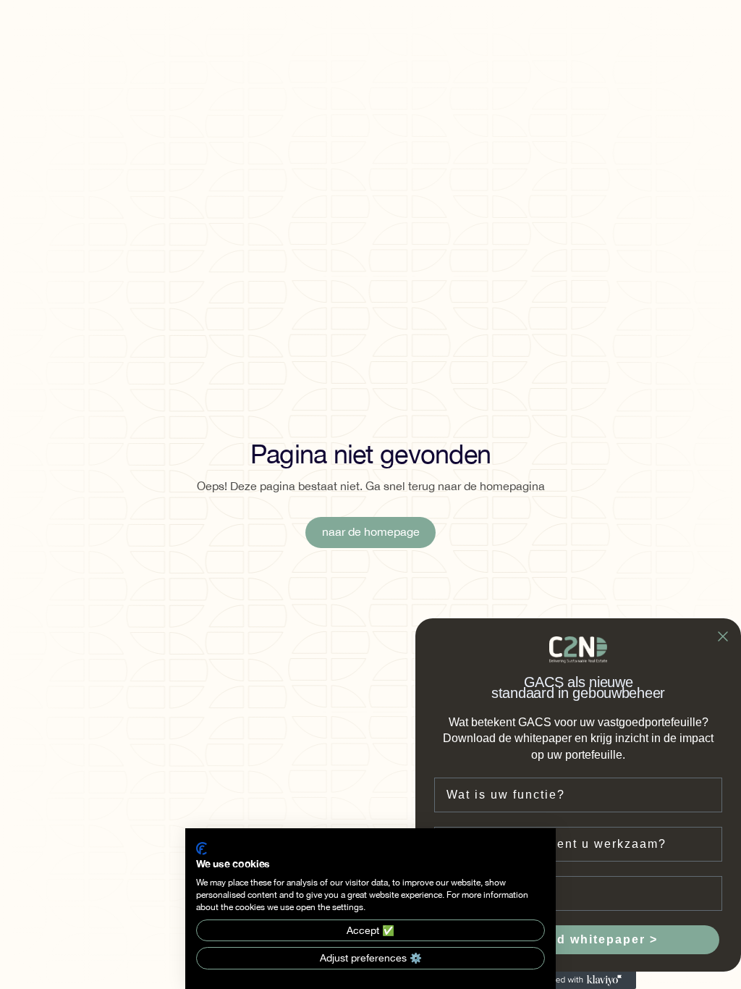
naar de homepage (371, 532)
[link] (370, 532)
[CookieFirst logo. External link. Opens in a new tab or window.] (201, 848)
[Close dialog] (723, 636)
